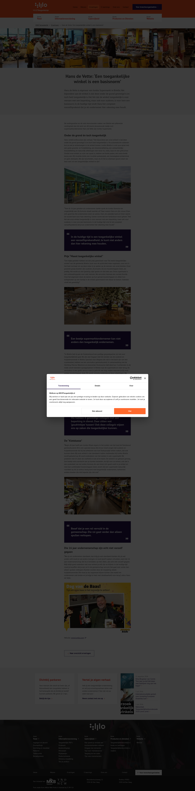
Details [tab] (97, 386)
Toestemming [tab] (63, 386)
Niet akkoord (97, 411)
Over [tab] (131, 386)
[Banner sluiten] (145, 378)
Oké (129, 411)
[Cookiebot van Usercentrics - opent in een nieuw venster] (132, 378)
